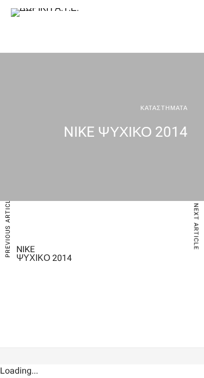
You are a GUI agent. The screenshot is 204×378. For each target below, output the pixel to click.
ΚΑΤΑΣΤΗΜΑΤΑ (164, 108)
